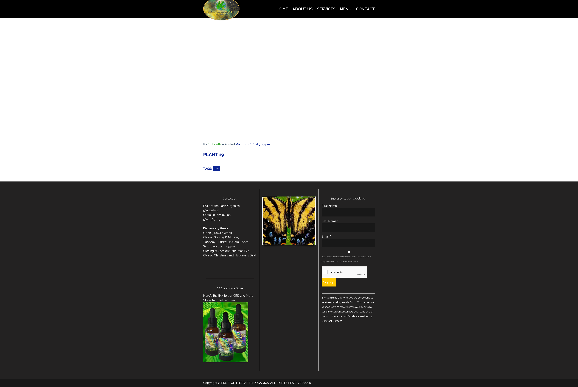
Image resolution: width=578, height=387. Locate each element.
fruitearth (214, 144)
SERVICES (326, 9)
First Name (330, 206)
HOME (282, 9)
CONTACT (365, 9)
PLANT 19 (213, 154)
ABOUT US (302, 9)
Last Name (330, 221)
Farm (217, 168)
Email (326, 236)
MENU (345, 9)
